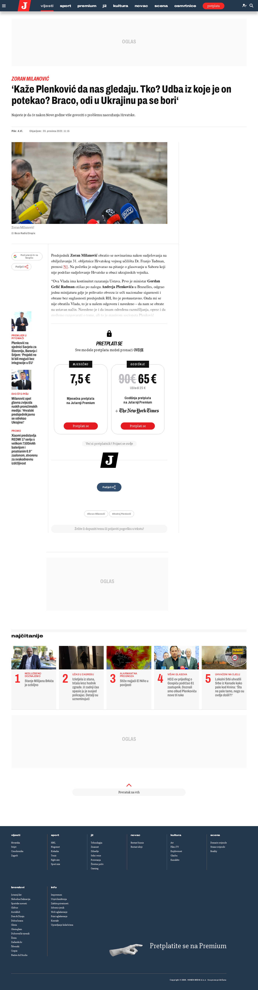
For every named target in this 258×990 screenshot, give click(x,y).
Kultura (120, 6)
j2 (92, 835)
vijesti (15, 835)
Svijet (13, 846)
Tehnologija (96, 842)
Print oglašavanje (59, 916)
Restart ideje (137, 846)
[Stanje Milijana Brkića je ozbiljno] (33, 658)
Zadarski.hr (16, 942)
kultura (176, 835)
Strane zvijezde (217, 846)
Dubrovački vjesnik (20, 933)
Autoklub (15, 912)
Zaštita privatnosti (59, 903)
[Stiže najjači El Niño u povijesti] (129, 658)
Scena (161, 6)
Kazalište (175, 859)
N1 (65, 266)
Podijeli (19, 266)
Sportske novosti (19, 903)
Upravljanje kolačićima (62, 924)
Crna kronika (17, 851)
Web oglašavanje (59, 912)
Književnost (176, 851)
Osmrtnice (185, 6)
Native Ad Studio (19, 955)
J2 (105, 6)
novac (136, 835)
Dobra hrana (17, 920)
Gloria (14, 924)
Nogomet (55, 846)
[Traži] (251, 6)
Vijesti (47, 6)
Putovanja (96, 859)
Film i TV (175, 846)
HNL (53, 842)
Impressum (56, 894)
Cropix (14, 950)
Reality (213, 851)
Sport (65, 6)
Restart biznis (137, 842)
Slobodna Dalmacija (20, 899)
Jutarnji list (16, 894)
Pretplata (213, 6)
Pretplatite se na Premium (188, 945)
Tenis (53, 855)
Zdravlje (95, 851)
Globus (14, 907)
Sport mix (55, 864)
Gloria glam (16, 929)
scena (215, 835)
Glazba (174, 855)
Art (172, 842)
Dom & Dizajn (17, 916)
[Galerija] (89, 183)
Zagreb (14, 855)
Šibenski (15, 946)
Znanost (95, 846)
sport (55, 835)
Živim (14, 937)
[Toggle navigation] (3, 5)
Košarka (55, 851)
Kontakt (55, 920)
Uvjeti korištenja (59, 899)
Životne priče (97, 864)
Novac (141, 6)
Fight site (55, 859)
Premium (86, 6)
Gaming (94, 868)
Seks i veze (96, 855)
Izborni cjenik (57, 907)
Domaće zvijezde (218, 842)
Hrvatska (15, 842)
